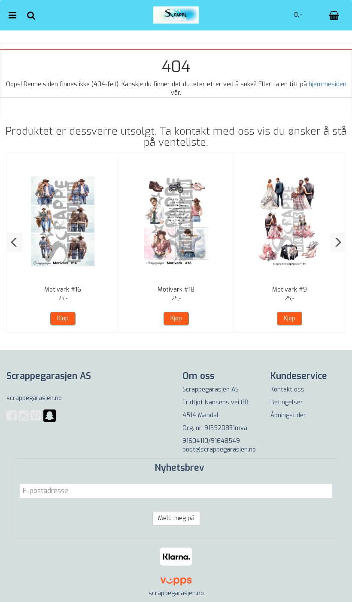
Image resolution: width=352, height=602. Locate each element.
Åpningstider (288, 415)
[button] (14, 242)
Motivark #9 (289, 290)
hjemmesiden (327, 84)
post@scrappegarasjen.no (219, 449)
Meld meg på (176, 518)
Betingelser (286, 402)
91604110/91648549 (211, 441)
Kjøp (63, 318)
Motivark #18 (176, 290)
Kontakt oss (287, 389)
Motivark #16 (62, 290)
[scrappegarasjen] (49, 421)
